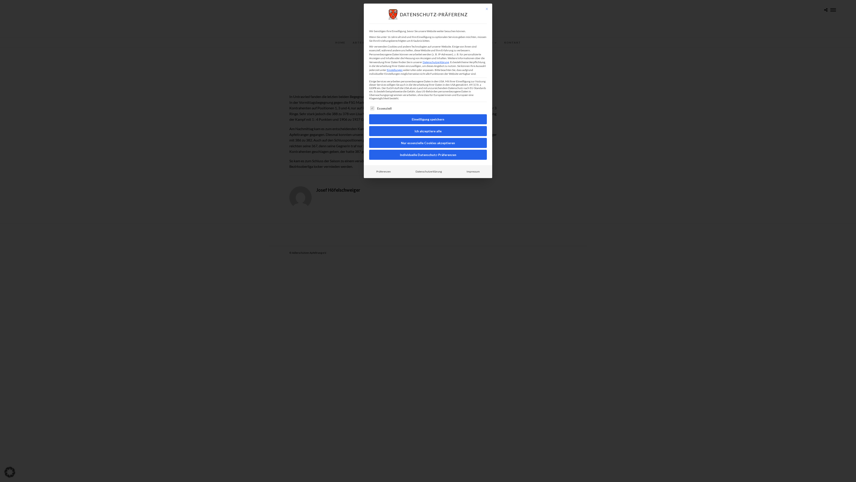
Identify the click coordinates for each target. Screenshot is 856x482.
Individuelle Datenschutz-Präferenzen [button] (428, 155)
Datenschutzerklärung (436, 62)
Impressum (473, 171)
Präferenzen (383, 171)
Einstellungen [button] (395, 70)
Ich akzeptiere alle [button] (428, 131)
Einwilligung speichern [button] (428, 119)
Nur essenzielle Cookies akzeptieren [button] (428, 143)
